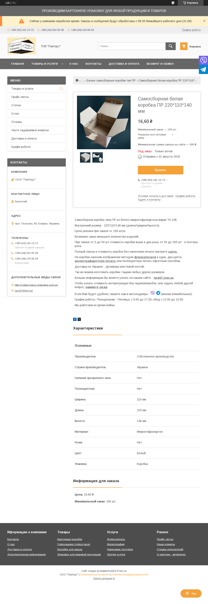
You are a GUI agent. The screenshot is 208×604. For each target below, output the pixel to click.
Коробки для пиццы (69, 549)
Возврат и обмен (160, 63)
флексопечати (145, 257)
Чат (194, 593)
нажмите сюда (96, 287)
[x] (79, 320)
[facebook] (75, 320)
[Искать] (171, 46)
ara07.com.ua (164, 277)
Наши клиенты (166, 544)
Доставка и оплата (124, 63)
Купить (160, 170)
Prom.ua (122, 571)
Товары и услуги (44, 63)
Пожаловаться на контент (95, 574)
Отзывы (16, 121)
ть (114, 261)
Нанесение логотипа (120, 549)
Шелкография (116, 544)
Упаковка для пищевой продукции (79, 554)
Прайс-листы (20, 97)
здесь (172, 251)
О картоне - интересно (171, 554)
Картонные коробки (69, 539)
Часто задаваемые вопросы (30, 130)
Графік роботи (20, 146)
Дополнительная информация (26, 554)
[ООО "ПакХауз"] (21, 53)
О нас (73, 63)
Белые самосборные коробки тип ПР (111, 80)
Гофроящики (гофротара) (73, 544)
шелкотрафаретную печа (94, 261)
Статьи (16, 105)
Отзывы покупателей (170, 549)
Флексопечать (116, 539)
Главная (17, 63)
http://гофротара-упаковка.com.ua (36, 284)
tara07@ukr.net (24, 290)
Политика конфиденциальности (130, 574)
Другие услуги (116, 554)
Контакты (93, 63)
